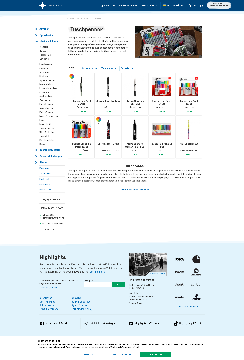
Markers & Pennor (49, 41)
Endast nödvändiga (122, 354)
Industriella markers (48, 88)
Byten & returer (79, 305)
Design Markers (46, 84)
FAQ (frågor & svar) (81, 308)
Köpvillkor (76, 298)
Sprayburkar (46, 35)
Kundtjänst (149, 5)
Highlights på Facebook (59, 323)
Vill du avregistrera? (48, 288)
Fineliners (43, 76)
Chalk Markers (45, 96)
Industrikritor (45, 92)
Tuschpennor (45, 100)
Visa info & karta (157, 274)
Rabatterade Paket (47, 140)
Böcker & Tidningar (50, 156)
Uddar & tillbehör (46, 132)
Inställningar (88, 354)
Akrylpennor (44, 72)
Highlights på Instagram (103, 323)
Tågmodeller (45, 136)
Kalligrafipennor (46, 112)
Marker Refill (45, 124)
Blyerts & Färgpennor (48, 116)
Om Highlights (47, 301)
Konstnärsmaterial (50, 149)
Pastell (42, 120)
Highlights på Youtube (147, 323)
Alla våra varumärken (188, 307)
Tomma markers (46, 128)
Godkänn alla (156, 354)
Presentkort (44, 184)
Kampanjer (44, 168)
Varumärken (45, 173)
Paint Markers (45, 64)
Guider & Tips (45, 190)
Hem (106, 5)
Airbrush (44, 28)
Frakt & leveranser (49, 308)
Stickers (43, 144)
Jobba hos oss (47, 305)
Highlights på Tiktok (190, 323)
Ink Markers (44, 68)
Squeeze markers (47, 80)
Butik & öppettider (125, 5)
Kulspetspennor (46, 104)
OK (118, 285)
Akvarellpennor (46, 108)
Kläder (43, 162)
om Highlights (97, 271)
